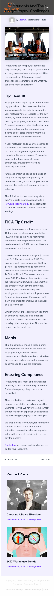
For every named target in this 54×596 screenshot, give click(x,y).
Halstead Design (14, 589)
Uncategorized (34, 520)
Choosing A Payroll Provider (24, 514)
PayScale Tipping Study (17, 204)
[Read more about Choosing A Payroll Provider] (27, 495)
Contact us (10, 445)
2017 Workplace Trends (21, 561)
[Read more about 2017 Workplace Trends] (27, 542)
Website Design (33, 589)
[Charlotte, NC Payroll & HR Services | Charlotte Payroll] (11, 7)
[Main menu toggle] (47, 7)
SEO (45, 589)
